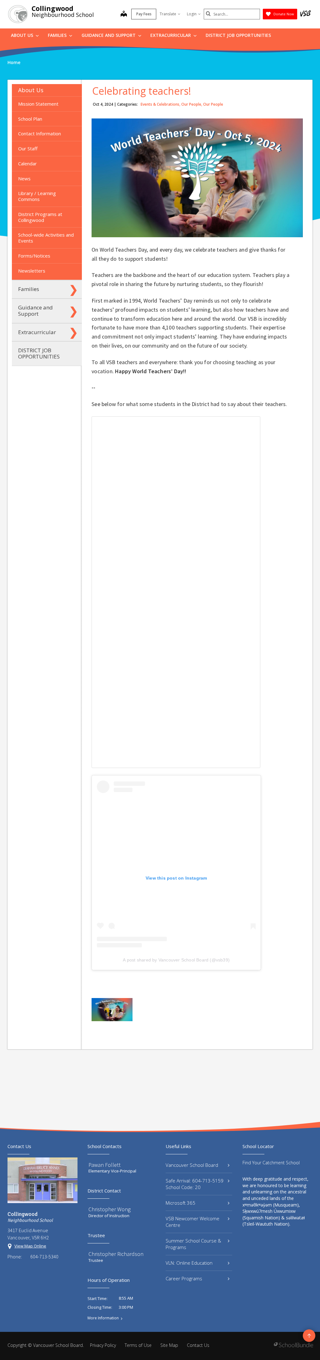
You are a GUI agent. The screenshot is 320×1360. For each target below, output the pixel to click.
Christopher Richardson (115, 1253)
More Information (103, 1318)
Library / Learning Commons (37, 196)
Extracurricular (171, 35)
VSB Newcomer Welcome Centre (192, 1221)
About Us (22, 35)
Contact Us (198, 1345)
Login (192, 14)
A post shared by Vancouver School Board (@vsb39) (176, 959)
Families (58, 35)
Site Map (169, 1345)
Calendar (27, 163)
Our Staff (28, 148)
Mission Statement (38, 104)
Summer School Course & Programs (193, 1243)
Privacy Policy (103, 1345)
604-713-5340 (44, 1256)
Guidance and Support (109, 35)
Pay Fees (144, 14)
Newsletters (31, 271)
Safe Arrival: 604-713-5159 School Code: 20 (194, 1183)
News (24, 178)
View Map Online (30, 1246)
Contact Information (39, 133)
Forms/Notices (34, 256)
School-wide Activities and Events (46, 238)
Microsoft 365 (180, 1203)
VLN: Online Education (189, 1263)
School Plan (30, 119)
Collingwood (52, 8)
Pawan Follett (104, 1164)
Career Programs (184, 1278)
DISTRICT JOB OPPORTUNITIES (238, 35)
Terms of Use (138, 1345)
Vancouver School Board (192, 1165)
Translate (168, 14)
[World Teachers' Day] (112, 1009)
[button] (73, 90)
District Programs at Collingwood (40, 217)
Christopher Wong (109, 1209)
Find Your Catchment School (271, 1163)
